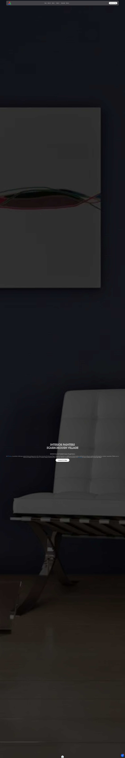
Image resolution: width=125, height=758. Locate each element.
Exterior (57, 3)
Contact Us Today (113, 3)
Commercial (63, 3)
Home (46, 3)
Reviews (67, 3)
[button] (122, 755)
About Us (49, 3)
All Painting (9, 456)
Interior (53, 3)
